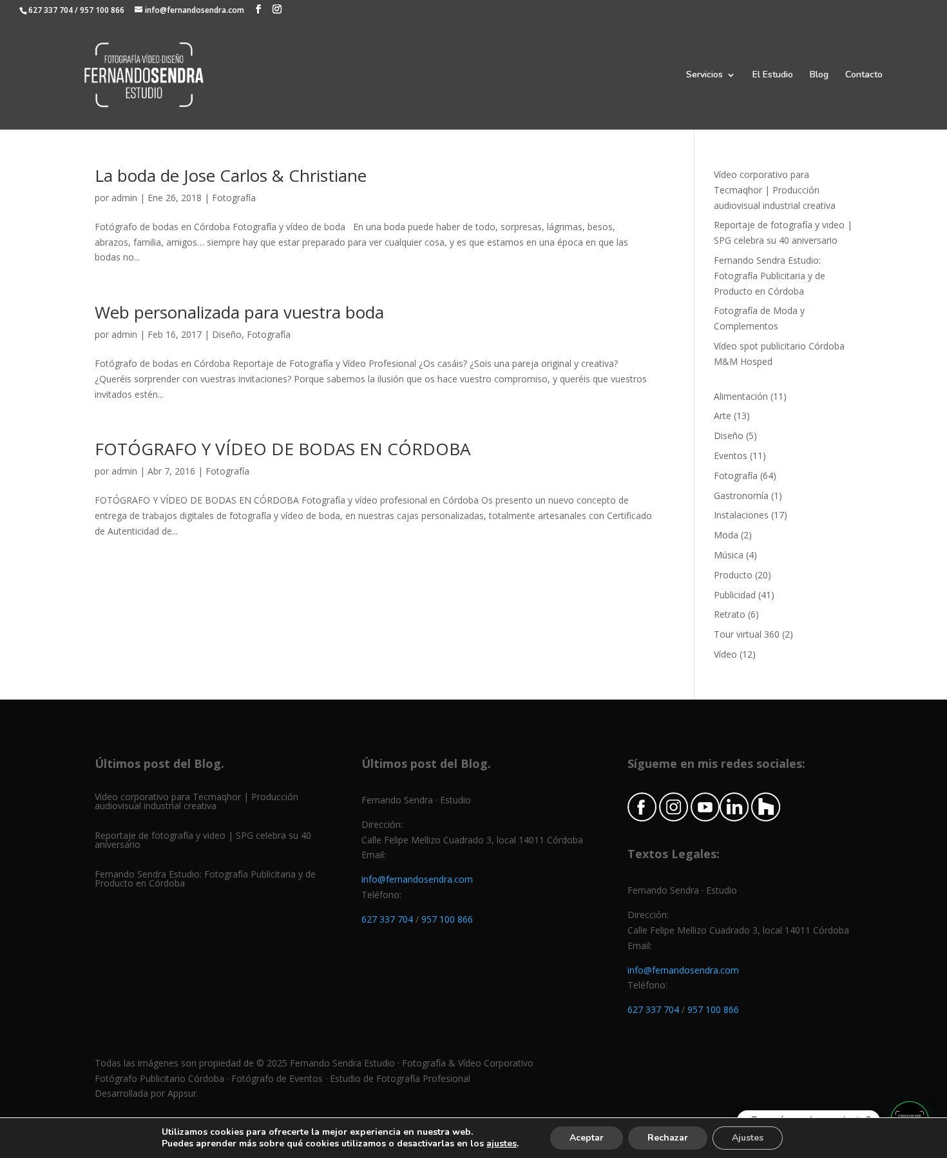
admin (124, 197)
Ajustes (747, 1138)
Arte (722, 415)
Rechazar (667, 1138)
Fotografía (234, 197)
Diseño (227, 334)
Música (728, 555)
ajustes (501, 1144)
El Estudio (772, 75)
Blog (819, 75)
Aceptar (586, 1138)
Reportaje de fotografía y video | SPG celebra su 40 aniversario (203, 839)
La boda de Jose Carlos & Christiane (231, 175)
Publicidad (735, 595)
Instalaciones (741, 515)
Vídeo (725, 654)
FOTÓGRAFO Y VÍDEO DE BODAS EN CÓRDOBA (282, 448)
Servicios (704, 75)
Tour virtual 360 (747, 634)
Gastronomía (741, 495)
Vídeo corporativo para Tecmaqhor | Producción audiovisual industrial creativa (775, 189)
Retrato (729, 614)
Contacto (864, 75)
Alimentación (741, 396)
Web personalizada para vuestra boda (239, 312)
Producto (733, 575)
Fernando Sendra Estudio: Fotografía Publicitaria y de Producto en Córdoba (769, 275)
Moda (726, 535)
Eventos (730, 455)
